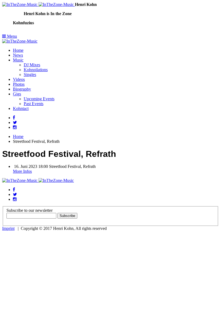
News (18, 55)
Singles (30, 74)
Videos (19, 79)
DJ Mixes (32, 65)
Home (18, 50)
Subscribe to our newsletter (29, 210)
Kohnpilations (36, 69)
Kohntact (21, 108)
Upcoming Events (39, 98)
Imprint (8, 228)
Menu (11, 36)
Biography (22, 89)
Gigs (17, 94)
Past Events (33, 103)
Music (18, 60)
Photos (19, 84)
